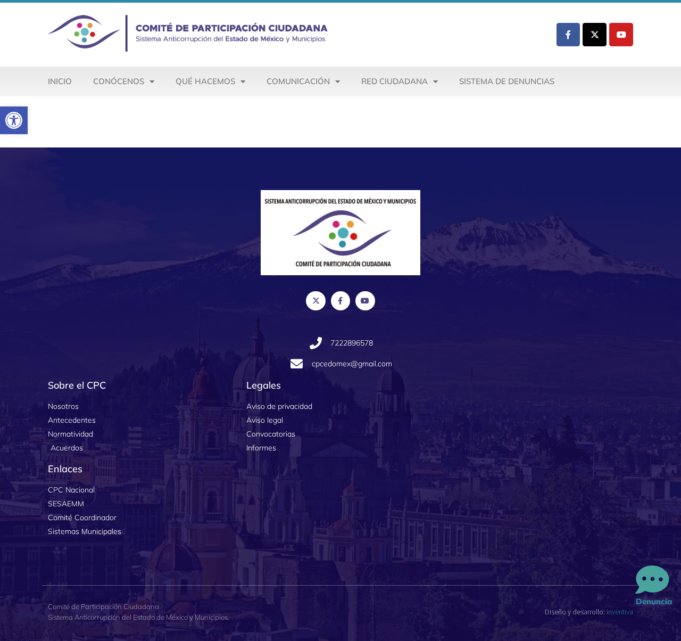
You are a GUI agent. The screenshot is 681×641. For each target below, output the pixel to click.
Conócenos (118, 81)
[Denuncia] (652, 580)
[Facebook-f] (568, 35)
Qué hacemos (205, 81)
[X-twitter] (595, 35)
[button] (14, 120)
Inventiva (620, 612)
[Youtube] (621, 35)
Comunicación (298, 81)
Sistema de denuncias (506, 81)
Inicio (60, 81)
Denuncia (654, 601)
